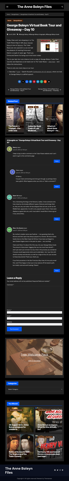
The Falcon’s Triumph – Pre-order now (14, 128)
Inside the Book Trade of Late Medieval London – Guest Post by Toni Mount (34, 131)
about (25, 43)
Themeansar (48, 478)
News (36, 107)
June (18, 72)
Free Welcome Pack (34, 354)
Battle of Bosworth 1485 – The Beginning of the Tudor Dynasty (20, 454)
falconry (20, 45)
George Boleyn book (53, 34)
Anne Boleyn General (16, 410)
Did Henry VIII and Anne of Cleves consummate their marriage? (49, 454)
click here (52, 62)
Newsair (39, 478)
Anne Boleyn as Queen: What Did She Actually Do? (48, 427)
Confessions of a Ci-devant (42, 72)
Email (9, 316)
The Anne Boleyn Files (34, 7)
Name (9, 310)
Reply (56, 161)
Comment (10, 285)
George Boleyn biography (38, 34)
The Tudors (13, 437)
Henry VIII (41, 437)
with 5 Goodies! (34, 361)
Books (9, 20)
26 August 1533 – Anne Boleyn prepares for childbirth (19, 427)
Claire (18, 170)
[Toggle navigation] (7, 7)
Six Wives (49, 437)
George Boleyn (18, 20)
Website (9, 322)
